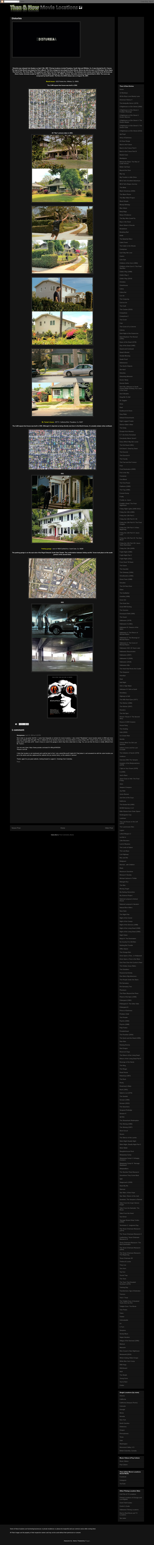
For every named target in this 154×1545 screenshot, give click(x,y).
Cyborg (122, 330)
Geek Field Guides (126, 1503)
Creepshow (123, 313)
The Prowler (124, 1017)
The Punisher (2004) (126, 1034)
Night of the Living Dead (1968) (130, 928)
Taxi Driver (123, 1217)
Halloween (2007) (125, 655)
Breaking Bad (124, 232)
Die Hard (123, 369)
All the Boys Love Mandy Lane (130, 96)
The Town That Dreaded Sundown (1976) (128, 1283)
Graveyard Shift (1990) (127, 613)
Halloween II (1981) (126, 624)
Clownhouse (124, 285)
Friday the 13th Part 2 (127, 515)
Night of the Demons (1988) (129, 925)
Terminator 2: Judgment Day (129, 1225)
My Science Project (126, 895)
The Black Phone (125, 194)
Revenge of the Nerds (127, 1062)
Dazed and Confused (127, 349)
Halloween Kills (125, 665)
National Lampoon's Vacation (129, 904)
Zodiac (122, 1385)
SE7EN (122, 1117)
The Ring (123, 1065)
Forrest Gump (124, 493)
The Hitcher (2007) (126, 706)
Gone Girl (123, 600)
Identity (122, 739)
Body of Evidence (125, 215)
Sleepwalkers (124, 1168)
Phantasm (123, 990)
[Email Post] (15, 724)
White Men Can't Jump (127, 1361)
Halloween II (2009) (126, 658)
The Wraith (123, 1375)
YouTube (123, 1483)
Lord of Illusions (125, 844)
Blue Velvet (123, 208)
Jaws (121, 784)
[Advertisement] (62, 808)
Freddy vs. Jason (125, 500)
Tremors (122, 1294)
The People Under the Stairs (129, 979)
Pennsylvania (124, 1433)
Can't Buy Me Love (126, 253)
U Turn (122, 1327)
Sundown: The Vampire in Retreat (131, 1199)
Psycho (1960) (124, 1021)
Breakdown (123, 229)
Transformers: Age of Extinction (130, 1291)
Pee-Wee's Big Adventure (128, 976)
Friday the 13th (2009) (127, 548)
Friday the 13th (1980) (127, 512)
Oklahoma (123, 1426)
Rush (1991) (124, 1089)
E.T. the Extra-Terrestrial (128, 435)
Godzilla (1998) (125, 596)
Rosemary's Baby (125, 1086)
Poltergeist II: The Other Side (129, 1004)
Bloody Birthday (125, 204)
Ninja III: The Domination (128, 938)
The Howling (124, 729)
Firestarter (123, 476)
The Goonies (124, 610)
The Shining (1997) (126, 1127)
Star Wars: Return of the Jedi (129, 1196)
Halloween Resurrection (127, 651)
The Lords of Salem (126, 847)
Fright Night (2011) (126, 558)
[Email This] (20, 724)
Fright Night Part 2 (126, 555)
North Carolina (124, 1423)
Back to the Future (126, 144)
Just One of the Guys (127, 797)
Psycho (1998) (124, 1024)
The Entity (123, 428)
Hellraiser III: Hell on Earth (128, 689)
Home (63, 828)
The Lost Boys (124, 851)
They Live (123, 1265)
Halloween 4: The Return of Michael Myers (129, 633)
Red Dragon (124, 1048)
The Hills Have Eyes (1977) (129, 699)
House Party (124, 725)
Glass (121, 589)
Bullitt (121, 235)
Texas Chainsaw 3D (126, 1258)
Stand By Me (124, 1186)
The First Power (125, 483)
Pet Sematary (124, 983)
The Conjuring (124, 299)
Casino (122, 256)
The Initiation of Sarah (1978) (129, 753)
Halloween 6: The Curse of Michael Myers (128, 644)
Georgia (122, 1409)
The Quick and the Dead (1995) (130, 1038)
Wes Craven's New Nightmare (130, 1351)
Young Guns (124, 1378)
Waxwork (123, 1347)
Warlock (122, 1344)
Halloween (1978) (125, 620)
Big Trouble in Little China (128, 177)
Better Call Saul (125, 167)
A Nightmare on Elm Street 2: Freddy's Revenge (129, 111)
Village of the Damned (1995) (129, 1341)
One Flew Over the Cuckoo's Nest (131, 962)
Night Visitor (124, 935)
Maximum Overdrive (126, 871)
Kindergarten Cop (125, 815)
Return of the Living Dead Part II (130, 1058)
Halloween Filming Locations (129, 1509)
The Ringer (123, 1069)
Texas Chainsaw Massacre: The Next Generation (130, 1243)
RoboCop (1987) (125, 1076)
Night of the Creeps (126, 921)
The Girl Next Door (126, 586)
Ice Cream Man (125, 735)
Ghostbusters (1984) (126, 576)
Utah (121, 1440)
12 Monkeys (124, 93)
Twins (121, 1313)
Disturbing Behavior (126, 376)
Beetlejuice (123, 158)
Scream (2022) (125, 1103)
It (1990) (122, 772)
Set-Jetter (123, 1518)
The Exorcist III (125, 455)
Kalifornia (123, 801)
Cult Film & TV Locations (128, 1494)
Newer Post (16, 828)
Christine (123, 282)
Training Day (124, 1287)
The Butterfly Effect (126, 239)
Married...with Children (127, 864)
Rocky (122, 1082)
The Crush (123, 320)
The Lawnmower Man (127, 827)
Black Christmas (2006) (127, 191)
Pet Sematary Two (126, 986)
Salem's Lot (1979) (126, 1093)
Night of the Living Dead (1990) (130, 931)
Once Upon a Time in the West (130, 959)
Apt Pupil (123, 134)
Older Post (109, 828)
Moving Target (124, 889)
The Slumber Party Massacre (129, 1172)
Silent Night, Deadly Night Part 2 (130, 1144)
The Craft (123, 306)
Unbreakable (124, 1320)
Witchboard (123, 1368)
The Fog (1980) (125, 490)
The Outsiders (124, 969)
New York (123, 1420)
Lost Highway (124, 854)
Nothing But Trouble (126, 945)
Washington (123, 1444)
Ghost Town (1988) (126, 579)
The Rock (123, 1079)
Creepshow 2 (124, 316)
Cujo (121, 323)
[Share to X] (24, 724)
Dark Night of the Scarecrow (129, 333)
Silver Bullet (123, 1148)
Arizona (122, 1396)
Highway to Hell (125, 696)
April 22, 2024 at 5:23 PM (33, 735)
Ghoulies (123, 583)
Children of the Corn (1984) (129, 263)
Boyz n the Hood (125, 222)
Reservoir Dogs (125, 1052)
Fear (121, 466)
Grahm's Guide (125, 1506)
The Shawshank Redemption (129, 1120)
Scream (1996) (125, 1100)
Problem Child (124, 1014)
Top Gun (122, 1272)
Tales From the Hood (127, 1213)
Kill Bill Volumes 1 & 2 (127, 808)
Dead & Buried (124, 352)
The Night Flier (124, 914)
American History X (126, 100)
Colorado (123, 1406)
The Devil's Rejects (126, 366)
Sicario (122, 1134)
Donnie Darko (124, 383)
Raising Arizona (125, 1045)
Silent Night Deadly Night (128, 1141)
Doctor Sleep (124, 380)
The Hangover (124, 672)
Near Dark (123, 911)
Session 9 (123, 1113)
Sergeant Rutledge (126, 1110)
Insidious (123, 756)
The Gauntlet (124, 569)
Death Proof (124, 359)
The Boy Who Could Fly (127, 218)
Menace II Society (125, 875)
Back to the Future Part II (128, 148)
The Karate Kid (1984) (127, 804)
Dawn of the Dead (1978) (128, 342)
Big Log (122, 174)
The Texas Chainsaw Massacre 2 (131, 1234)
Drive (121, 404)
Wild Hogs (123, 1364)
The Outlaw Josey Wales (128, 966)
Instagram (123, 1480)
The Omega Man (125, 952)
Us (120, 1323)
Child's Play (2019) (126, 278)
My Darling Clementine (127, 892)
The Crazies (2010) (126, 309)
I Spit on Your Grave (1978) (129, 768)
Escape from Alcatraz (127, 431)
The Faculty (123, 459)
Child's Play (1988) (126, 271)
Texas (122, 1437)
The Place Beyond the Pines (129, 993)
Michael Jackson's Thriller (128, 878)
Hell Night (123, 682)
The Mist (122, 885)
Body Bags (123, 211)
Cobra (122, 289)
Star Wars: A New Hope (127, 1192)
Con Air (122, 296)
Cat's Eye (123, 259)
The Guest (123, 617)
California (123, 1399)
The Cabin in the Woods (128, 246)
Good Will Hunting (126, 607)
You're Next (123, 1382)
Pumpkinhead (124, 1031)
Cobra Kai (123, 292)
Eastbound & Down (126, 411)
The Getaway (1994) (126, 572)
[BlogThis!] (22, 724)
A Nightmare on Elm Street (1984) (131, 106)
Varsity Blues (124, 1334)
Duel (121, 407)
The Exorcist (124, 452)
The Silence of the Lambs (128, 1137)
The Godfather (124, 593)
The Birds (123, 187)
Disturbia (123, 373)
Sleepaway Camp (125, 1155)
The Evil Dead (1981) (127, 445)
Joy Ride (122, 791)
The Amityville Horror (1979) (129, 103)
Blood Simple (124, 201)
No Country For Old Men (128, 942)
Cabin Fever (124, 242)
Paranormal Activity (126, 973)
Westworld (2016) (125, 1354)
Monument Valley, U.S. (127, 1447)
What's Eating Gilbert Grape (129, 1358)
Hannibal (123, 675)
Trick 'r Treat (124, 1297)
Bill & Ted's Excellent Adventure (130, 181)
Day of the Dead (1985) (127, 345)
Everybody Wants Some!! (128, 438)
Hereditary (123, 693)
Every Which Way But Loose (129, 442)
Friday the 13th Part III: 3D (128, 519)
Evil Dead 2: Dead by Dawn (129, 448)
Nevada (122, 1416)
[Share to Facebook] (26, 724)
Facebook (123, 1477)
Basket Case (124, 155)
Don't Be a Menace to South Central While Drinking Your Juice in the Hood (131, 388)
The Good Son (124, 603)
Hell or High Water (126, 686)
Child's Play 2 (124, 275)
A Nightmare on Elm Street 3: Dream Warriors (129, 116)
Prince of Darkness (126, 1010)
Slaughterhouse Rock (127, 1151)
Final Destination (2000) (128, 469)
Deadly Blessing (125, 356)
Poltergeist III (124, 1007)
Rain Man (123, 1041)
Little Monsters (124, 840)
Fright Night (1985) (126, 552)
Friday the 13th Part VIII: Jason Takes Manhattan (130, 544)
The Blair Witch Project (127, 198)
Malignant (123, 861)
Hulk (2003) (123, 732)
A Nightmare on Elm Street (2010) (131, 131)
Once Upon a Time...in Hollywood (131, 956)
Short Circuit (124, 1131)
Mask (121, 868)
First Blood (123, 479)
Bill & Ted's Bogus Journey (128, 184)
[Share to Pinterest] (28, 724)
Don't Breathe (124, 394)
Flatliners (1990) (125, 486)
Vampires (123, 1330)
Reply (18, 761)
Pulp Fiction (123, 1028)
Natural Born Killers (126, 907)
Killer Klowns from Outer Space (130, 811)
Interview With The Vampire (129, 760)
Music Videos (124, 1461)
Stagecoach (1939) (126, 1182)
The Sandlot (124, 1096)
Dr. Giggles (123, 400)
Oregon (122, 1430)
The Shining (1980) (126, 1124)
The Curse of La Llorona (128, 326)
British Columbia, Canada (128, 1451)
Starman (122, 1189)
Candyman (123, 249)
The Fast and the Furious (128, 462)
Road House (124, 1072)
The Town (123, 1279)
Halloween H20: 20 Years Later (130, 648)
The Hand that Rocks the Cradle (130, 669)
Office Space (124, 949)
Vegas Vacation (125, 1337)
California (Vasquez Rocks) (129, 1402)
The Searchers (124, 1107)
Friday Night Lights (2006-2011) (130, 509)
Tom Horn (123, 1268)
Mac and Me (124, 858)
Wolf (121, 1371)
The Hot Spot (124, 713)
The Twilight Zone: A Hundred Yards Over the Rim (129, 1302)
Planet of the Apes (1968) (128, 997)
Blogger (87, 1541)
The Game (123, 565)
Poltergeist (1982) (125, 1000)
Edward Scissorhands (127, 417)
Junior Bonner (124, 794)
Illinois (122, 1413)
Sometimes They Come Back (129, 1175)
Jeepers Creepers (126, 787)
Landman (123, 818)
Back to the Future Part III (128, 151)
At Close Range (125, 141)
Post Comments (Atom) (66, 835)
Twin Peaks (123, 1310)
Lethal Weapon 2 (125, 834)
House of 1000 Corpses (127, 722)
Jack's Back (123, 775)
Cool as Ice (123, 302)
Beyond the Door (125, 170)
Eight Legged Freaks (126, 421)
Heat (121, 679)
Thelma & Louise (125, 1261)
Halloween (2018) (125, 662)
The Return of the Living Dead (130, 1055)
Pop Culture (123, 1464)
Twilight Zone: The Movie (128, 1306)
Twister (122, 1316)
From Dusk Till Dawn (126, 562)
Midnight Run (124, 882)
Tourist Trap (123, 1275)
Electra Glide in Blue (126, 424)
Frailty (122, 496)
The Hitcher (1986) (126, 703)
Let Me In (123, 837)
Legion (122, 830)
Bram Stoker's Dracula (127, 225)
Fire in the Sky (124, 472)
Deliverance (123, 363)
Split (121, 1179)
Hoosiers (123, 710)
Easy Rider (123, 414)
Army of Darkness (125, 137)
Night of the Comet (126, 918)
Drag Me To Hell (125, 397)
